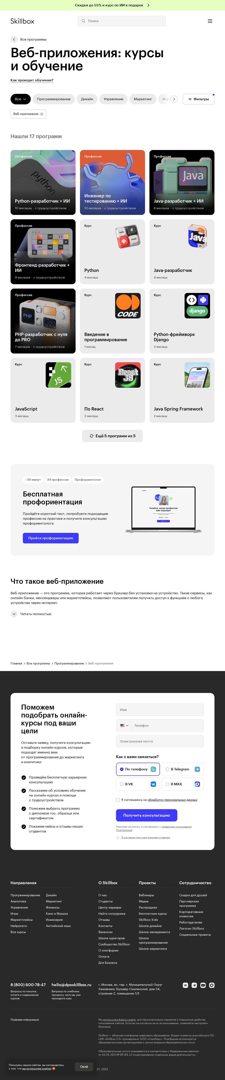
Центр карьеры (109, 907)
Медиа (144, 901)
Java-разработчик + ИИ (178, 201)
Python (91, 270)
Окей (84, 1066)
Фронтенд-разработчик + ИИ (42, 268)
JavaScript (26, 409)
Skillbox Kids (148, 919)
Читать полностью (35, 614)
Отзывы (104, 919)
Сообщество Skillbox (114, 944)
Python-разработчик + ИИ (42, 201)
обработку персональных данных (172, 800)
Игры (14, 913)
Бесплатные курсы (153, 913)
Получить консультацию (146, 815)
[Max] (211, 985)
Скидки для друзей (193, 895)
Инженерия (54, 919)
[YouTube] (203, 985)
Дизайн (51, 895)
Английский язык (58, 926)
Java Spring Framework (178, 409)
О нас (102, 895)
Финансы (53, 907)
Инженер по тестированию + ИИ (105, 199)
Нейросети (19, 926)
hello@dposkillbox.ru (71, 985)
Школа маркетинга (153, 948)
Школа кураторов (111, 938)
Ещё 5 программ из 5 (116, 436)
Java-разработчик (173, 270)
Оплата (103, 956)
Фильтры (201, 99)
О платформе (108, 950)
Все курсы (18, 932)
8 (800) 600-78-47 (28, 985)
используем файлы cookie (119, 1019)
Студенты (105, 901)
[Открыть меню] (210, 21)
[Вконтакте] (185, 985)
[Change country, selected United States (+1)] (124, 725)
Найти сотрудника (111, 913)
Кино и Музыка (57, 913)
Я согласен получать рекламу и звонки (145, 837)
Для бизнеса (107, 962)
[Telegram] (194, 985)
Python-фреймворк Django (174, 337)
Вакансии (105, 932)
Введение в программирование (105, 337)
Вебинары (146, 895)
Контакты (105, 926)
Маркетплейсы (22, 919)
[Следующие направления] (174, 99)
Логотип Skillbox (191, 928)
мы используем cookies (36, 1068)
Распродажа (148, 907)
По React (93, 409)
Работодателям (190, 922)
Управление (19, 907)
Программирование (25, 895)
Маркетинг (54, 901)
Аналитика (18, 901)
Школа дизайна (150, 926)
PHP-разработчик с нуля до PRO (41, 337)
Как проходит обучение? (32, 80)
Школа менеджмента (154, 932)
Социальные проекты (195, 934)
